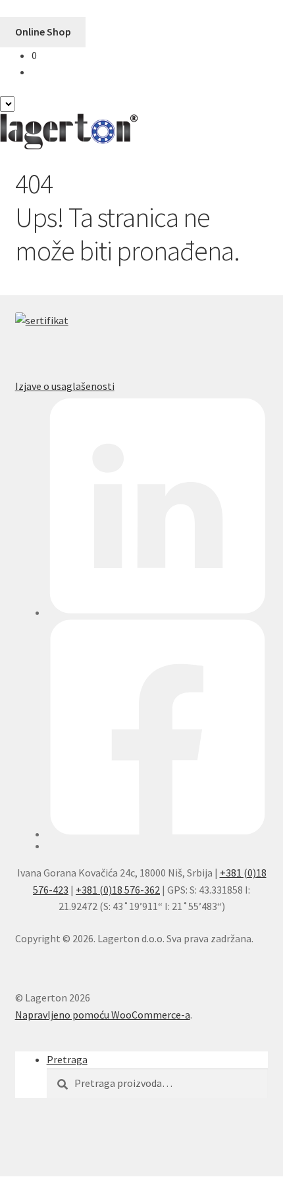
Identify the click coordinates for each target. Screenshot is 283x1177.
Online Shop (43, 31)
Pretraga (67, 1059)
